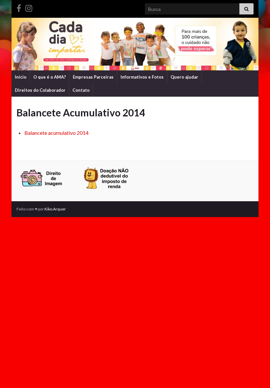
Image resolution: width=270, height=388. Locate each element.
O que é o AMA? (49, 77)
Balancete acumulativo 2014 (56, 133)
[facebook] (18, 7)
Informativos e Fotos (142, 77)
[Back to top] (255, 373)
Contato (81, 90)
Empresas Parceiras (93, 77)
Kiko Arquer (55, 208)
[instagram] (28, 7)
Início (20, 77)
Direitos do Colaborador (40, 90)
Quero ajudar (184, 77)
